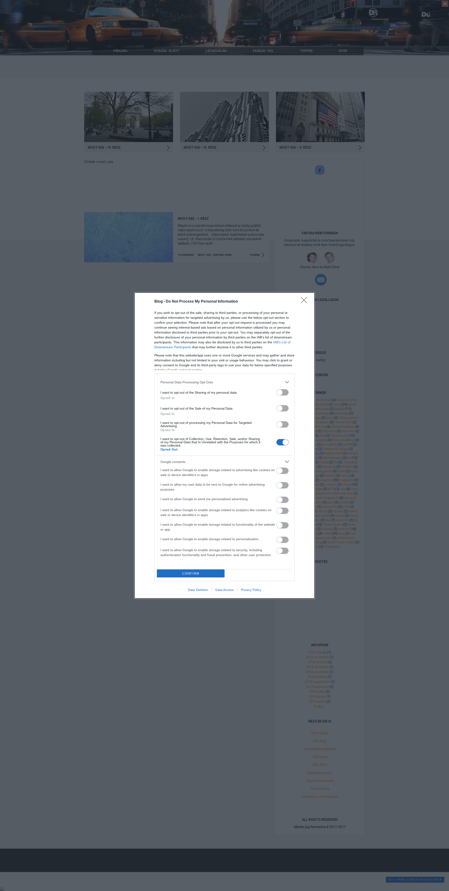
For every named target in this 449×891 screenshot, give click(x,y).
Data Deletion (198, 590)
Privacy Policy (251, 590)
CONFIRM (190, 573)
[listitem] (224, 382)
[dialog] (224, 445)
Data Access (224, 590)
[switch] (282, 392)
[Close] (305, 301)
